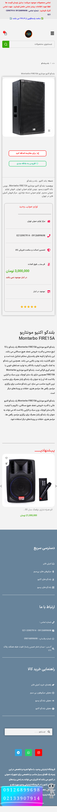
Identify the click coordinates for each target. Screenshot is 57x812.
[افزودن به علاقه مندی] (6, 458)
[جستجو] (5, 44)
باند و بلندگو (32, 181)
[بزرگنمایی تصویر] (49, 130)
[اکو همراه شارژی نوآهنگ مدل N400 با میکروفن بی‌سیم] (28, 480)
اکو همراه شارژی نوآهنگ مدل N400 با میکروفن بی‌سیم (29, 509)
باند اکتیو (43, 181)
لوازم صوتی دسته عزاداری (29, 192)
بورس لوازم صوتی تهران (26, 189)
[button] (52, 33)
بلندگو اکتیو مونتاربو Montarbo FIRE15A (27, 186)
